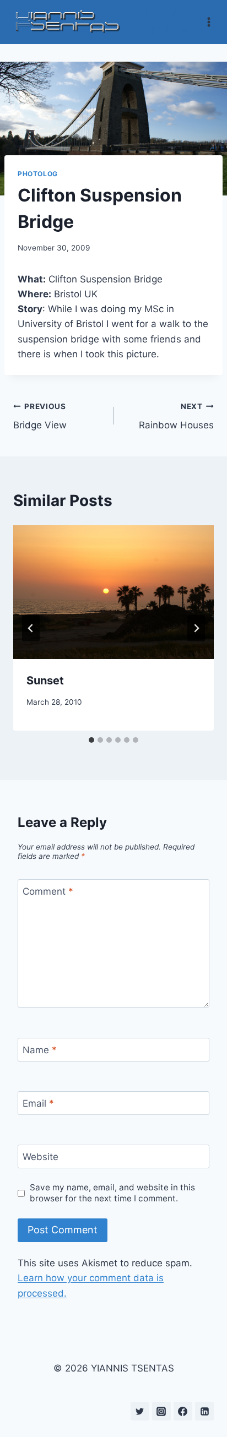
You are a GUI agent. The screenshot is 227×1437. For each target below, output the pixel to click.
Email (38, 1103)
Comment (48, 891)
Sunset (45, 680)
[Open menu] (209, 21)
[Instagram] (161, 1411)
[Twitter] (140, 1411)
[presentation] (113, 592)
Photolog (38, 174)
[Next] (196, 628)
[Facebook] (183, 1411)
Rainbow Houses (176, 416)
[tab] (91, 740)
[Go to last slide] (31, 628)
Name (40, 1049)
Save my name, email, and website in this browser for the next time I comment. (112, 1193)
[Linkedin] (204, 1411)
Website (40, 1156)
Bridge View (40, 416)
